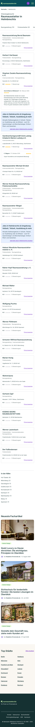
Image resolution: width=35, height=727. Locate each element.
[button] (28, 3)
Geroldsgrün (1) (6, 483)
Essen (19, 673)
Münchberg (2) (6, 480)
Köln (19, 661)
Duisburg (4, 685)
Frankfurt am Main (7, 665)
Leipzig (20, 669)
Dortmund (4, 673)
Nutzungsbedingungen (12, 717)
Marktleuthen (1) (6, 496)
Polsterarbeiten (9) (24, 27)
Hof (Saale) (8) (6, 477)
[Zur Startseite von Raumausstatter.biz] (8, 3)
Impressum (27, 717)
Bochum (20, 685)
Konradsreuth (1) (6, 490)
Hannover (4, 681)
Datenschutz (16, 714)
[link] (17, 42)
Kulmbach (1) (5, 493)
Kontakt (9, 714)
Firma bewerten (28, 47)
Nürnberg (21, 681)
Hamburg (21, 656)
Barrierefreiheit (25, 714)
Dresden (20, 677)
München (4, 661)
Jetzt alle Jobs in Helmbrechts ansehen (21, 129)
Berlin (3, 656)
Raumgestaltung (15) (7, 27)
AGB (21, 717)
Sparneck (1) (5, 502)
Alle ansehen (30, 651)
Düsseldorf (4, 669)
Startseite (4, 9)
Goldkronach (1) (6, 486)
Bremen (3, 677)
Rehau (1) (4, 499)
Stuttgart (20, 665)
